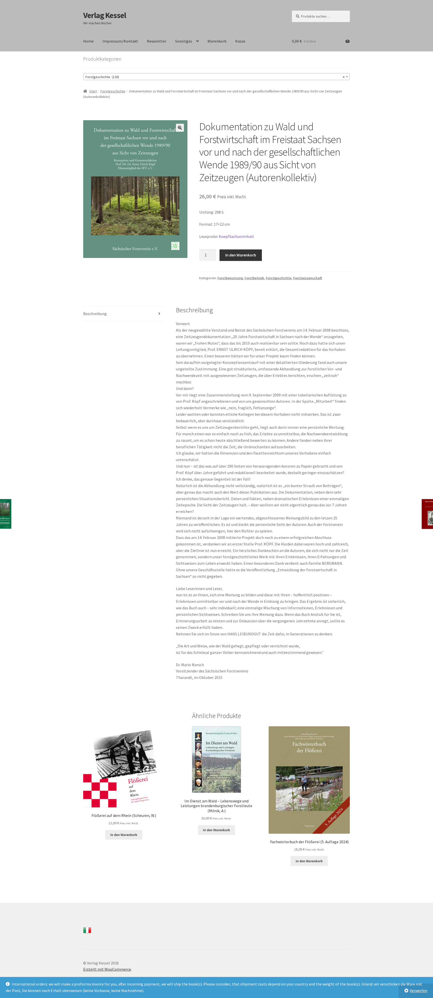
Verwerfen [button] (418, 990)
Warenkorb (217, 41)
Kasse (240, 41)
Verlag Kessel (104, 15)
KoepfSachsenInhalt (236, 236)
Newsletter (156, 41)
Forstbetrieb (254, 278)
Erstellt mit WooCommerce (107, 969)
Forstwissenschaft (307, 278)
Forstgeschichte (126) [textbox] (215, 77)
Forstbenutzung (230, 278)
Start (93, 91)
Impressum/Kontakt (120, 41)
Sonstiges (183, 41)
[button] (180, 128)
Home (88, 41)
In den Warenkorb (240, 254)
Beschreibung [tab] (95, 313)
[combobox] (216, 76)
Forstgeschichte (112, 91)
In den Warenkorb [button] (123, 834)
